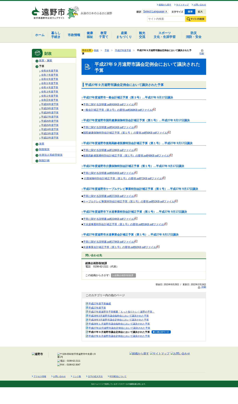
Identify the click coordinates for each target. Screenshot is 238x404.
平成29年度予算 (50, 108)
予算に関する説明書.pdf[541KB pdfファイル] (109, 127)
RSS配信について (118, 376)
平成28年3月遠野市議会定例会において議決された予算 (119, 319)
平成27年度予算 (50, 116)
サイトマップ (182, 4)
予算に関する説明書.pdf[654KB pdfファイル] (109, 173)
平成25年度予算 (50, 125)
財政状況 (44, 149)
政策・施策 (45, 60)
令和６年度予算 (49, 79)
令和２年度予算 (49, 95)
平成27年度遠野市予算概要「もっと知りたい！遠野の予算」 (122, 311)
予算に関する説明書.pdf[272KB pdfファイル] (109, 196)
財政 (96, 50)
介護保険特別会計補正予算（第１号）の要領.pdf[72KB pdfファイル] (123, 178)
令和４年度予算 (49, 87)
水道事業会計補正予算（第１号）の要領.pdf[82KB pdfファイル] (120, 247)
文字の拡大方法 (95, 376)
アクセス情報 (40, 376)
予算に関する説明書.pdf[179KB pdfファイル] (109, 241)
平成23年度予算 (50, 133)
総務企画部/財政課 (123, 275)
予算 (41, 66)
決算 (41, 143)
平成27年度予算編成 (100, 303)
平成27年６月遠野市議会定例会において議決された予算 (119, 336)
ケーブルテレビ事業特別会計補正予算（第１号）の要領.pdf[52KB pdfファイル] (129, 201)
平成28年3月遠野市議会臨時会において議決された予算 (119, 315)
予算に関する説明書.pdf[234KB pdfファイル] (109, 219)
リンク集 (77, 376)
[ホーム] (49, 11)
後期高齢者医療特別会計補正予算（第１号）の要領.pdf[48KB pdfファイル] (126, 155)
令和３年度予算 (49, 91)
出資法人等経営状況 (51, 155)
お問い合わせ (200, 4)
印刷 (203, 287)
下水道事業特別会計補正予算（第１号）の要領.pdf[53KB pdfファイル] (123, 224)
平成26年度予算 (50, 120)
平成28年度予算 (50, 112)
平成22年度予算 (50, 137)
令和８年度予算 (49, 70)
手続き (56, 35)
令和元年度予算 (49, 100)
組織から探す (165, 4)
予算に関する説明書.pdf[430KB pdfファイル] (109, 104)
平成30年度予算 (50, 104)
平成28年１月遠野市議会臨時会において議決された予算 (119, 323)
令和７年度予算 (49, 74)
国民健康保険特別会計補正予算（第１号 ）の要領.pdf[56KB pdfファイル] (125, 132)
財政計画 (44, 160)
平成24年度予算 (50, 129)
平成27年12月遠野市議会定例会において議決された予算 (119, 328)
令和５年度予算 (49, 83)
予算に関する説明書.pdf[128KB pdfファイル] (109, 150)
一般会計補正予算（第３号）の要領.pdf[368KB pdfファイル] (118, 110)
